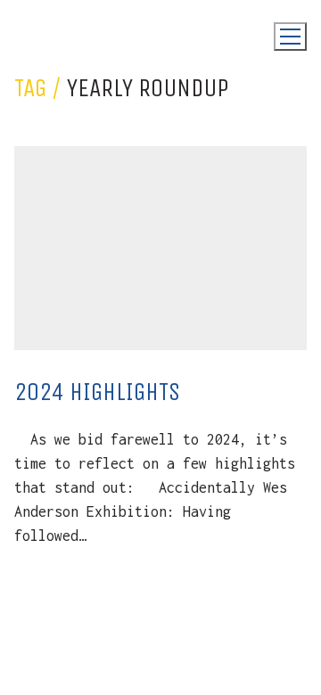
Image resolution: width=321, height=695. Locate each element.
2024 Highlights (97, 391)
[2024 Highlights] (160, 248)
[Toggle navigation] (290, 36)
